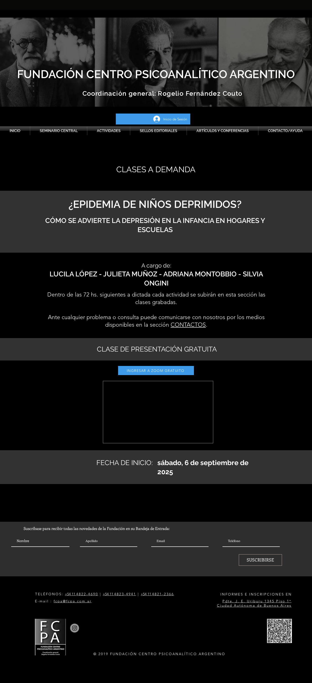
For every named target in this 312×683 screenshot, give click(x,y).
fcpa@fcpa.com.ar (73, 601)
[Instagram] (74, 628)
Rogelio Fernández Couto (199, 93)
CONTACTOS (188, 324)
